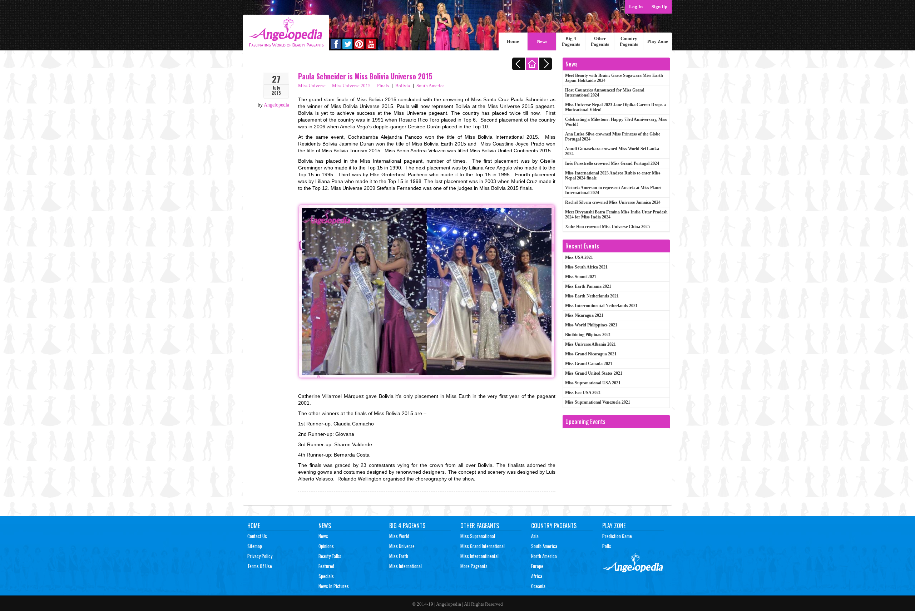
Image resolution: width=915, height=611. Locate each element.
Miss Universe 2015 (351, 85)
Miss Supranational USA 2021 (592, 382)
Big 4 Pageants (571, 41)
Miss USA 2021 (579, 257)
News (542, 41)
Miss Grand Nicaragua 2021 (591, 353)
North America (544, 556)
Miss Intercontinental (479, 556)
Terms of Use (259, 566)
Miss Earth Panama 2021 (588, 286)
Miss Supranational (477, 535)
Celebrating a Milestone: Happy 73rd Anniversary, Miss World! (616, 122)
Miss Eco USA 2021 (583, 392)
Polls (606, 546)
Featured (326, 566)
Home (513, 41)
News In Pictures (333, 586)
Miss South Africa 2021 (586, 267)
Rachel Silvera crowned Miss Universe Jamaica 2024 (613, 202)
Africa (536, 576)
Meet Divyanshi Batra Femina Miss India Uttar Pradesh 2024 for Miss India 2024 (616, 215)
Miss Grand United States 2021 (593, 373)
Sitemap (254, 546)
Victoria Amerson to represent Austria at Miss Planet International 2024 (613, 190)
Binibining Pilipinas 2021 (588, 334)
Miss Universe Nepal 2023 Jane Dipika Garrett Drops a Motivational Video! (615, 107)
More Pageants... (475, 566)
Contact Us (257, 535)
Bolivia (402, 85)
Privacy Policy (259, 556)
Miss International (405, 566)
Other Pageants (600, 41)
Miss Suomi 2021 (580, 276)
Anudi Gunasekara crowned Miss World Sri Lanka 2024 (612, 151)
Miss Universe (312, 85)
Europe (537, 566)
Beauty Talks (329, 556)
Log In (636, 6)
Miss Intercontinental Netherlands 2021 (601, 305)
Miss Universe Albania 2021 (590, 344)
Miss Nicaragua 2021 (584, 315)
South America (430, 85)
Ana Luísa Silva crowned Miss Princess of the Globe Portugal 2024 (612, 137)
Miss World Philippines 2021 (591, 324)
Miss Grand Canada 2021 (588, 363)
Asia (535, 535)
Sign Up (659, 6)
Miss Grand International (482, 546)
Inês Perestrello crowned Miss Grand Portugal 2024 (612, 163)
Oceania (538, 586)
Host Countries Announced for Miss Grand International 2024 (604, 93)
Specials (326, 576)
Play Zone (657, 41)
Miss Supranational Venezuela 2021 (597, 402)
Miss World (399, 535)
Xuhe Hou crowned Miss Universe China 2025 (607, 226)
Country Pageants (629, 41)
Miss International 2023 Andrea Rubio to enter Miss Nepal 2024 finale (613, 176)
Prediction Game (617, 535)
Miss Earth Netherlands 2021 (592, 296)
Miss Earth (398, 556)
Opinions (326, 546)
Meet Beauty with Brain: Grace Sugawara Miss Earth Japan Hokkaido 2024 (614, 78)
